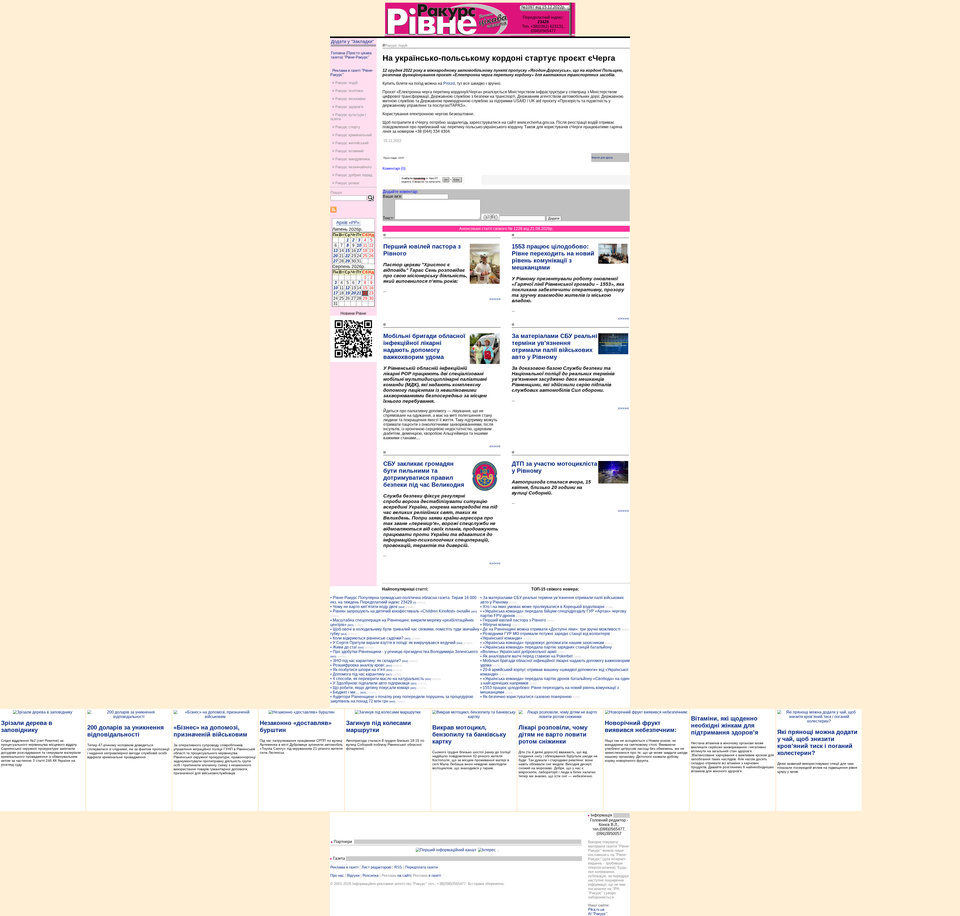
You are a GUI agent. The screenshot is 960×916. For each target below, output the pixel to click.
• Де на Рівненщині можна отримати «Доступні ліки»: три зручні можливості (550, 629)
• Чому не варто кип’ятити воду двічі (364, 606)
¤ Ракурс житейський (350, 143)
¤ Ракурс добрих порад (352, 175)
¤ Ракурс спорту (346, 127)
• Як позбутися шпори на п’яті (357, 670)
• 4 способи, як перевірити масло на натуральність (377, 678)
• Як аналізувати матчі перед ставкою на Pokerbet (526, 656)
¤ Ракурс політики (347, 90)
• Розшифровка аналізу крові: (357, 665)
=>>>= (494, 299)
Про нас (337, 875)
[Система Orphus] (432, 182)
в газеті (434, 875)
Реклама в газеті (344, 867)
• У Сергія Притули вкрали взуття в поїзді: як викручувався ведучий (393, 642)
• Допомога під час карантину (357, 674)
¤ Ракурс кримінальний (352, 135)
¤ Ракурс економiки (348, 98)
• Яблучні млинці (495, 624)
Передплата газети (421, 867)
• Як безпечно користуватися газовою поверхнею (526, 696)
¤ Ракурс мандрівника (351, 159)
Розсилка (370, 875)
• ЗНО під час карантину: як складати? (365, 660)
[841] (389, 665)
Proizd (449, 83)
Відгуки (353, 875)
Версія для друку (602, 157)
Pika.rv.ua (596, 909)
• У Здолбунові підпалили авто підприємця (370, 683)
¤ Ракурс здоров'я (347, 106)
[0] (414, 602)
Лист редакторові (376, 867)
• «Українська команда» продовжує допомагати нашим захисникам (542, 642)
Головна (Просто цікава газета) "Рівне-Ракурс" (351, 55)
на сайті (404, 875)
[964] (401, 607)
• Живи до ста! (343, 647)
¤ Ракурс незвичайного (352, 167)
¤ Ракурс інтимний (348, 151)
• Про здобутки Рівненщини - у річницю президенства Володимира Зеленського (404, 652)
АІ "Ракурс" (597, 914)
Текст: (388, 218)
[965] (474, 611)
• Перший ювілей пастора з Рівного (513, 620)
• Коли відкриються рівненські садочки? (367, 638)
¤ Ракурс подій (345, 82)
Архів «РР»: (348, 222)
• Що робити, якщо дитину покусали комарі (369, 688)
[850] (389, 670)
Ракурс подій (396, 45)
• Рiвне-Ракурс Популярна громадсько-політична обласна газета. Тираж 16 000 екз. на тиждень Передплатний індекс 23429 (403, 600)
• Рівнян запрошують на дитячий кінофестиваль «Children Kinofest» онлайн (400, 611)
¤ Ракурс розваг (346, 183)
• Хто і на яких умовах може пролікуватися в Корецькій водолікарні (542, 606)
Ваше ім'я (392, 196)
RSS (398, 867)
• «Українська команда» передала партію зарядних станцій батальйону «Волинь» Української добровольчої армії (546, 649)
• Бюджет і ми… (344, 692)
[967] (389, 674)
